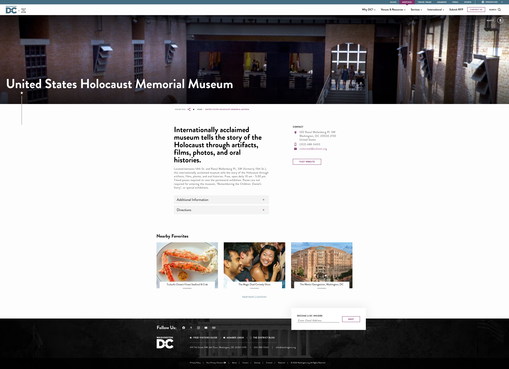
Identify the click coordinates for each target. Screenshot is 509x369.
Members (442, 2)
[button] (307, 162)
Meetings (407, 2)
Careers (245, 362)
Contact (269, 362)
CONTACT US (476, 9)
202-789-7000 (261, 347)
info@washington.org (286, 347)
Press (455, 2)
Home (199, 109)
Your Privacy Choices (214, 362)
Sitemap (257, 362)
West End (323, 283)
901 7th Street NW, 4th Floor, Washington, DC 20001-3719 (218, 347)
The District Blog (264, 338)
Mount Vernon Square (189, 283)
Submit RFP (456, 10)
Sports (467, 2)
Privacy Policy (195, 362)
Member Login (235, 338)
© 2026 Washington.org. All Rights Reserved (308, 362)
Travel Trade (424, 2)
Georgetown (256, 283)
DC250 (393, 2)
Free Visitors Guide (205, 338)
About (234, 362)
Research (281, 362)
